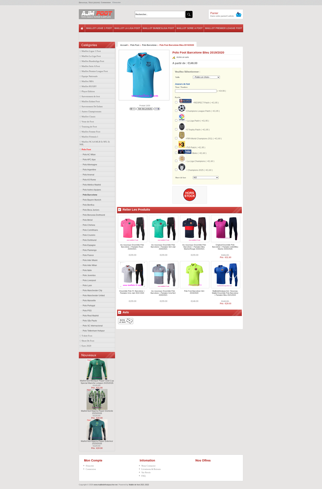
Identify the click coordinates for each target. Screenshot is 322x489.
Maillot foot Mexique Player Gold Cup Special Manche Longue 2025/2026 (97, 382)
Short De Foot (88, 340)
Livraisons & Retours (151, 469)
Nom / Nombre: (181, 87)
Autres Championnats (91, 111)
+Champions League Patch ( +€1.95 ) (202, 111)
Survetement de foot (91, 96)
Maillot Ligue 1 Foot (99, 28)
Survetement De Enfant (92, 106)
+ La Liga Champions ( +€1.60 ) (199, 161)
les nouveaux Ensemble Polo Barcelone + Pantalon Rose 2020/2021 (132, 247)
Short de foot (180, 178)
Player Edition (88, 91)
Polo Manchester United (93, 295)
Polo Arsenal (88, 175)
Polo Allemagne (89, 164)
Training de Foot (89, 126)
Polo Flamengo (89, 250)
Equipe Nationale (90, 76)
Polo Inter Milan (89, 265)
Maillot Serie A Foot (190, 28)
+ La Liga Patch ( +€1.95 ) (197, 121)
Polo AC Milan (89, 154)
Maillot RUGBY (89, 86)
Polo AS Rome (89, 180)
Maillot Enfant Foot (91, 101)
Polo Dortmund (89, 240)
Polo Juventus (89, 275)
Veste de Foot (88, 121)
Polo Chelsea (88, 225)
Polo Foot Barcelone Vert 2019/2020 (194, 292)
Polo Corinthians (90, 230)
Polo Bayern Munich (91, 200)
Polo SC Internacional (92, 326)
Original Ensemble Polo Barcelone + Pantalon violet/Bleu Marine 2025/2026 (225, 247)
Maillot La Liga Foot (127, 28)
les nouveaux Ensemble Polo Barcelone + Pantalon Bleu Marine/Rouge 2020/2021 (194, 247)
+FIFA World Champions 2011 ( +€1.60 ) (203, 138)
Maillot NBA (88, 81)
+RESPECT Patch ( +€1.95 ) (206, 103)
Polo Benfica (88, 205)
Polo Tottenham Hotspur (93, 331)
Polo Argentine (89, 169)
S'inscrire (116, 3)
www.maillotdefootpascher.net (106, 485)
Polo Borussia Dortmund (93, 215)
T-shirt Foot (87, 335)
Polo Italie (87, 270)
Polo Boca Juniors (90, 210)
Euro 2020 (86, 346)
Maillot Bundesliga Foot (158, 28)
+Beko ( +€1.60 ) (198, 153)
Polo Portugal (88, 305)
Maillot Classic (89, 116)
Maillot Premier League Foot (223, 28)
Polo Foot (134, 44)
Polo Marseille (89, 300)
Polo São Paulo (89, 321)
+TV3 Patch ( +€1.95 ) (195, 147)
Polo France (88, 255)
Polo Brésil (87, 220)
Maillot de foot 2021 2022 (139, 485)
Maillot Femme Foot (91, 131)
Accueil (123, 44)
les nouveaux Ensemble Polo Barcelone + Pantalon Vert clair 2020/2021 (163, 247)
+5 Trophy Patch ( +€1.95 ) (197, 130)
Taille (177, 77)
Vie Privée (146, 472)
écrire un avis (183, 57)
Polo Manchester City (92, 290)
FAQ (143, 476)
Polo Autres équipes (91, 190)
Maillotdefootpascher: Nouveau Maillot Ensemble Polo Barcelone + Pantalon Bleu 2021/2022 (225, 293)
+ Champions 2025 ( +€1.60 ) (199, 170)
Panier (214, 13)
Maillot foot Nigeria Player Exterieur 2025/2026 (97, 442)
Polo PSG (87, 310)
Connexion (106, 3)
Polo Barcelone (149, 44)
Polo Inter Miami (89, 260)
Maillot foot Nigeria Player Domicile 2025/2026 (97, 412)
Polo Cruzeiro (88, 235)
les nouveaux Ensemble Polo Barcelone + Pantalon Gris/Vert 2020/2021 (163, 293)
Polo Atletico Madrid (91, 185)
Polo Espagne (89, 245)
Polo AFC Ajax (89, 159)
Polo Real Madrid (90, 315)
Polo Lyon (87, 285)
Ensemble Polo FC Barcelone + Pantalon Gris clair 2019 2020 (132, 292)
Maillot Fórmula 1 (90, 136)
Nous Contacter (148, 465)
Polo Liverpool (89, 280)
